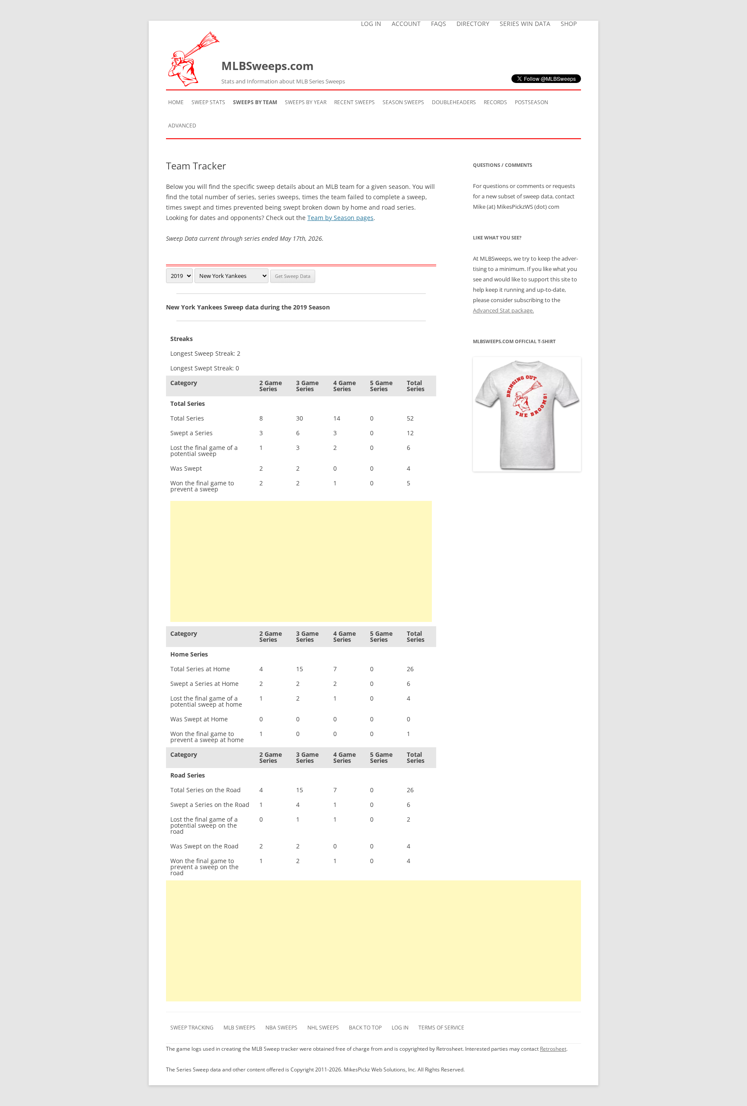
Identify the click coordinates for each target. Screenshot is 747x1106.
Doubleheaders (454, 102)
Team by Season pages (340, 218)
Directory (472, 24)
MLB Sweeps (239, 1027)
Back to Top (365, 1027)
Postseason (531, 102)
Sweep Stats (208, 102)
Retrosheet (553, 1048)
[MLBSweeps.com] (193, 84)
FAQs (438, 24)
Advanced (182, 125)
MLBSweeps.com (283, 71)
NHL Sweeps (323, 1027)
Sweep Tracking (192, 1027)
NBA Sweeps (281, 1027)
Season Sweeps (403, 102)
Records (495, 102)
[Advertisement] (301, 561)
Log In (371, 24)
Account (406, 24)
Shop (569, 24)
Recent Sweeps (354, 102)
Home (176, 102)
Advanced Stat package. (503, 310)
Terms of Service (441, 1027)
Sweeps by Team (255, 102)
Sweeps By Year (305, 102)
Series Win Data (525, 24)
